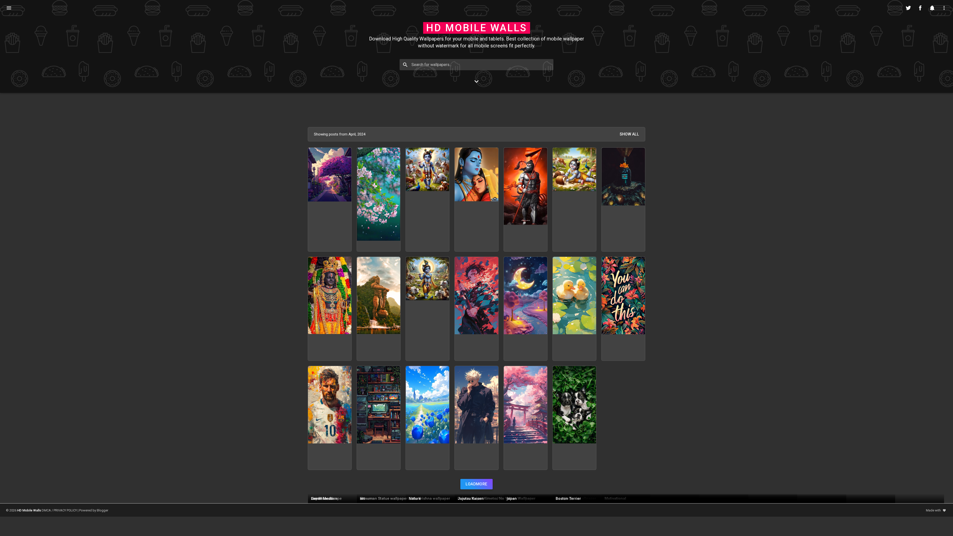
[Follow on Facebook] (920, 8)
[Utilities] (944, 8)
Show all (629, 134)
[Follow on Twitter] (908, 8)
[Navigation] (9, 8)
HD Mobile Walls (476, 28)
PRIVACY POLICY (65, 510)
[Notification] (932, 8)
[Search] (405, 64)
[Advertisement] (476, 110)
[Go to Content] (476, 81)
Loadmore (476, 484)
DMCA (46, 510)
